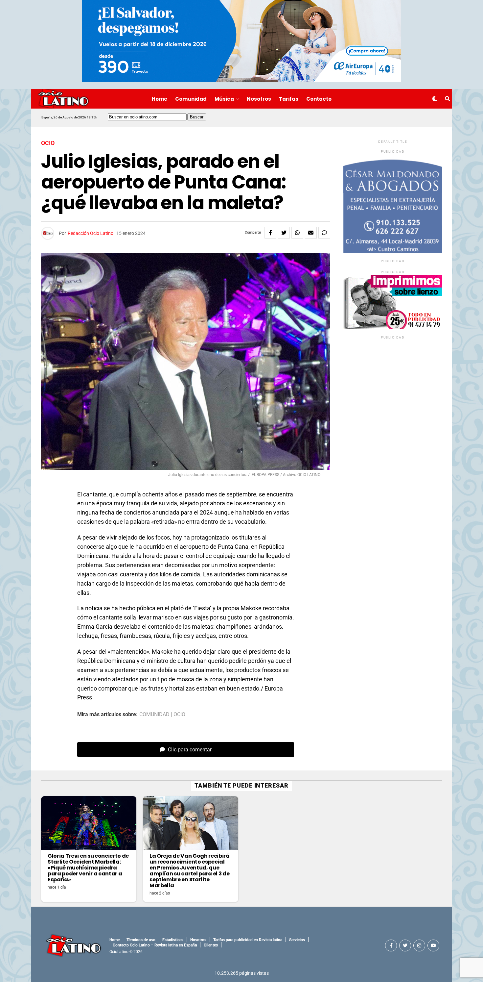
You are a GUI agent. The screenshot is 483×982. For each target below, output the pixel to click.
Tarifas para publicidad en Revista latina (247, 940)
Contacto (319, 98)
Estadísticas (172, 940)
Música (224, 98)
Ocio (179, 714)
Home (159, 98)
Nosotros (259, 98)
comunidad (154, 714)
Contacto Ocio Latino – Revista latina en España (155, 945)
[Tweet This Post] (284, 233)
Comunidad (191, 98)
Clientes (211, 945)
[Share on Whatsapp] (297, 233)
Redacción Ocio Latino (90, 233)
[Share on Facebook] (270, 233)
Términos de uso (140, 940)
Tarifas (288, 98)
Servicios (297, 940)
